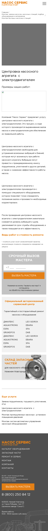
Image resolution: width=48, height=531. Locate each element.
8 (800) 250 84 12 (16, 494)
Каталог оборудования (16, 449)
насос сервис (14, 4)
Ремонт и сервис (11, 457)
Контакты (7, 468)
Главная (5, 12)
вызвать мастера (24, 276)
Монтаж (6, 461)
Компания (8, 464)
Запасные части (11, 453)
